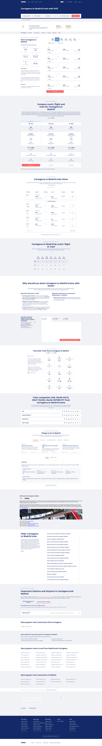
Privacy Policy (45, 742)
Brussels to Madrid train (41, 664)
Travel (70, 719)
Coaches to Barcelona (37, 726)
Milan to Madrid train (70, 662)
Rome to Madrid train (25, 664)
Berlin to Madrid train (25, 657)
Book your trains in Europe (32, 523)
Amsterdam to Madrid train (56, 659)
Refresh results (50, 187)
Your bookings (69, 1)
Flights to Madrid (48, 726)
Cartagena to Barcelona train (57, 664)
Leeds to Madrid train (55, 662)
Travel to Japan (72, 723)
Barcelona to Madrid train (41, 662)
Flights (36, 1)
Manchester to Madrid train (71, 657)
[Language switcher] (62, 2)
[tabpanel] (61, 332)
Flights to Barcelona (49, 724)
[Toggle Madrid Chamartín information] (79, 613)
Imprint (32, 742)
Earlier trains (30, 230)
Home (22, 690)
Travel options (37, 32)
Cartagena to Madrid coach (56, 638)
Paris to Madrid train (25, 655)
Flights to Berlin (48, 721)
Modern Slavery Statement (55, 742)
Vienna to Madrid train (25, 662)
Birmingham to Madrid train (41, 659)
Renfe (21, 500)
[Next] (79, 39)
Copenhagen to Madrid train (41, 657)
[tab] (51, 43)
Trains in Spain (30, 521)
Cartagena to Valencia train (56, 652)
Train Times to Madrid (40, 690)
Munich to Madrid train (40, 652)
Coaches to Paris (36, 724)
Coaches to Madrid (37, 728)
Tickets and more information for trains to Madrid (61, 640)
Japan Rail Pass (72, 721)
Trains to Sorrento (25, 728)
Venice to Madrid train (70, 666)
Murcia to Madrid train (25, 684)
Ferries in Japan (60, 721)
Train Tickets (23, 719)
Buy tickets (30, 32)
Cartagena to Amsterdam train (72, 652)
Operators (54, 32)
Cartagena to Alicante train (26, 626)
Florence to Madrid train (56, 666)
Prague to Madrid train (25, 652)
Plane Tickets (48, 719)
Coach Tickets (36, 719)
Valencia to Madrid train (41, 679)
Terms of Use (38, 742)
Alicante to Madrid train (71, 679)
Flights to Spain (48, 728)
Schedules (43, 32)
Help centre (25, 507)
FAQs (59, 32)
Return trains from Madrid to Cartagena (29, 638)
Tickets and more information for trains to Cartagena (32, 640)
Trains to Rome (24, 721)
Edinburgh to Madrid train (56, 655)
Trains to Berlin (24, 726)
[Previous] (35, 257)
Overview (49, 32)
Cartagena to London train (56, 657)
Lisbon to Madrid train (25, 659)
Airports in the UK (73, 724)
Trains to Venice (24, 724)
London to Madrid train (70, 664)
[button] (48, 16)
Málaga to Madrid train (55, 679)
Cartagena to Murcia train (26, 666)
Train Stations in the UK (74, 726)
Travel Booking (72, 728)
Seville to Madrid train (25, 681)
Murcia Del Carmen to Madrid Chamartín (45, 596)
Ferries (40, 1)
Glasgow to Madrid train (41, 666)
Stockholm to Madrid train (71, 659)
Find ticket (25, 51)
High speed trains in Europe (33, 525)
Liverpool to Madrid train (71, 655)
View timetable (25, 64)
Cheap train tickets (31, 524)
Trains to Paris (24, 723)
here (60, 234)
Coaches (32, 1)
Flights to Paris (48, 723)
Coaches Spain (36, 721)
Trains (29, 1)
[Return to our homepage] (24, 2)
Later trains (72, 230)
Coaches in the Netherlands (39, 723)
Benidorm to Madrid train (56, 681)
